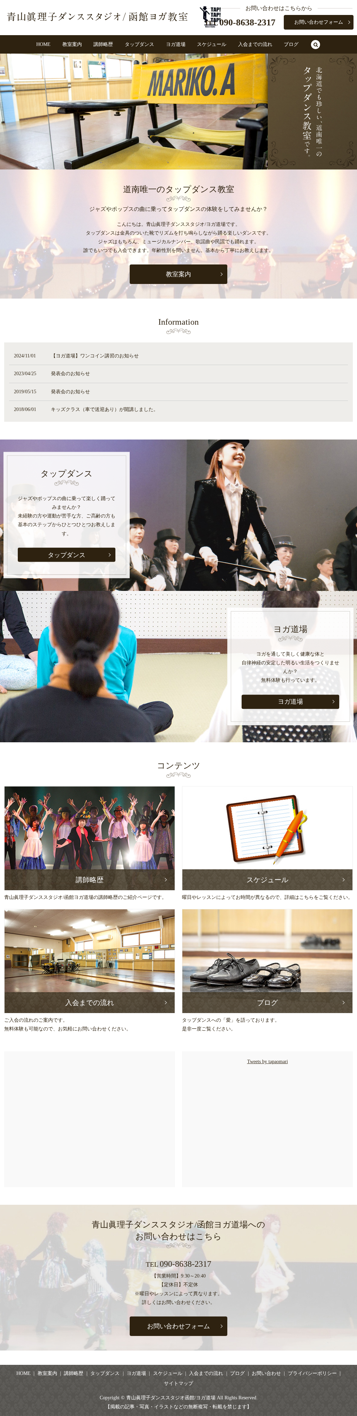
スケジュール (211, 44)
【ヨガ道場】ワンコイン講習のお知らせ (95, 355)
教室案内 (72, 44)
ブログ (291, 44)
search (315, 45)
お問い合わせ (266, 1373)
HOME (43, 44)
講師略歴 (103, 44)
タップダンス (139, 44)
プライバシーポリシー (312, 1373)
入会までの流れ (255, 44)
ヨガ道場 (175, 44)
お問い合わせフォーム (318, 22)
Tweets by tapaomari (267, 1061)
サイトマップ (178, 1383)
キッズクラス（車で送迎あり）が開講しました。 (104, 409)
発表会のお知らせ (70, 373)
